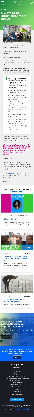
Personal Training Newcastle (17, 376)
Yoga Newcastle (16, 382)
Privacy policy (27, 405)
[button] (2, 3)
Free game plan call (17, 399)
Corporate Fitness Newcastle (17, 384)
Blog (16, 389)
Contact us (17, 391)
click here (11, 173)
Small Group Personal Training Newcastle (16, 378)
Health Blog (16, 191)
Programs (17, 374)
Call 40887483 (18, 395)
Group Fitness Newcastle (17, 380)
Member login (17, 407)
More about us (6, 337)
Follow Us (17, 357)
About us (17, 371)
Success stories (17, 387)
